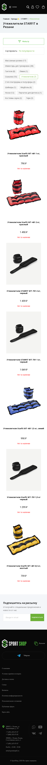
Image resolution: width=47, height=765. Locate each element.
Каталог (42, 643)
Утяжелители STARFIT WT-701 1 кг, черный (24, 360)
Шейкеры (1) (10, 87)
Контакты (5, 690)
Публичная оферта (8, 707)
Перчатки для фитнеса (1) (30, 92)
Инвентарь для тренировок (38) (19, 66)
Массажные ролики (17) (15, 60)
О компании (6, 668)
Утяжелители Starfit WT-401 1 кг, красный (23, 154)
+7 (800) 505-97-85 (12, 734)
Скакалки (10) (11, 76)
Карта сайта (6, 712)
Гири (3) (29, 98)
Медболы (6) (26, 87)
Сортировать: (11, 51)
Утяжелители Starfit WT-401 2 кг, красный (23, 223)
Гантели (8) (10, 71)
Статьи (4, 685)
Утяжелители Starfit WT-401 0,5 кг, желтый (24, 567)
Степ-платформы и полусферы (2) (20, 82)
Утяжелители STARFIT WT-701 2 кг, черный (24, 292)
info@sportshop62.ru (12, 751)
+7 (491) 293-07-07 (12, 732)
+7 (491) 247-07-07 (12, 743)
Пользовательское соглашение (12, 701)
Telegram (27, 655)
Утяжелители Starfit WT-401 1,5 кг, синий (23, 428)
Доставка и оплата (8, 679)
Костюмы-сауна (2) (13, 98)
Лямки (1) (24, 71)
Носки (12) (9, 92)
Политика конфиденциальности (12, 696)
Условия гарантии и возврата (11, 674)
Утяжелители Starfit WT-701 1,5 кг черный (23, 498)
